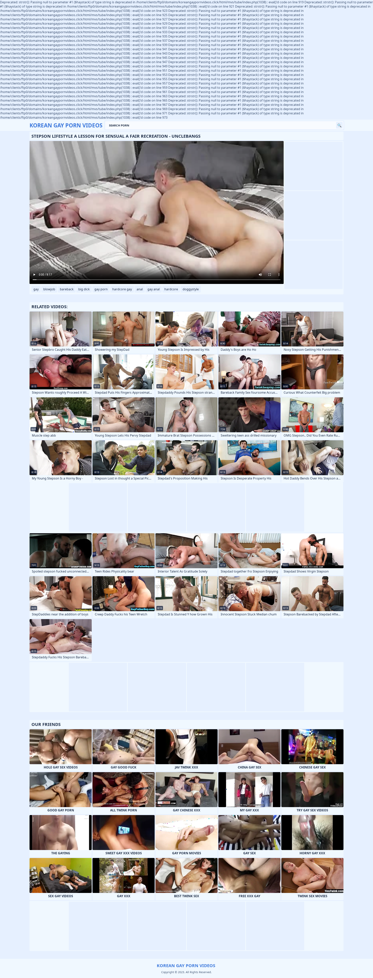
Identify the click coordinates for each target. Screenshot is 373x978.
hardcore (171, 289)
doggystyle (191, 289)
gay (36, 289)
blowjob (49, 289)
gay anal (153, 289)
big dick (84, 289)
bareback (67, 289)
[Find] (339, 125)
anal (140, 289)
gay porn (101, 289)
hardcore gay (122, 289)
